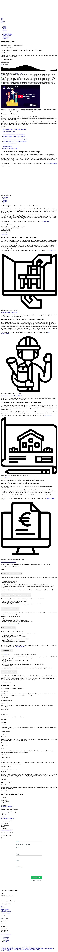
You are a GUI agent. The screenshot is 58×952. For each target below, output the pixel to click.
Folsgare (5, 198)
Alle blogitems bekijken (6, 950)
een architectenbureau (52, 163)
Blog (2, 19)
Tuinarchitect (6, 37)
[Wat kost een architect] (29, 558)
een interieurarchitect (51, 250)
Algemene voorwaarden (6, 911)
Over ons (3, 21)
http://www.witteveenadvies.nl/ (7, 818)
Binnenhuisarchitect (7, 34)
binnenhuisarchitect (20, 646)
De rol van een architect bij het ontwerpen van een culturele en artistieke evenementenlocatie (21, 947)
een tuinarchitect (48, 415)
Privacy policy (4, 910)
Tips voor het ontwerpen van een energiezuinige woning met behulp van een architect (20, 949)
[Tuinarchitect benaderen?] (29, 474)
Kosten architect (7, 33)
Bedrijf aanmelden (5, 909)
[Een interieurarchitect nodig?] (29, 308)
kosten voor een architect (14, 623)
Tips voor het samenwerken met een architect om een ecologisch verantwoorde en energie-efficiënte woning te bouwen (27, 948)
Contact (2, 22)
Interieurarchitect (7, 35)
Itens (4, 202)
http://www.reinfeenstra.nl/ (6, 830)
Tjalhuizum (5, 197)
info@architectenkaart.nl (6, 934)
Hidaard (5, 201)
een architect (46, 221)
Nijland (5, 200)
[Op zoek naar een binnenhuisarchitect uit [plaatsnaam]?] (29, 392)
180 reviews (19, 73)
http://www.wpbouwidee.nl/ (7, 806)
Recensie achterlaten (5, 913)
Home (2, 18)
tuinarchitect (5, 654)
